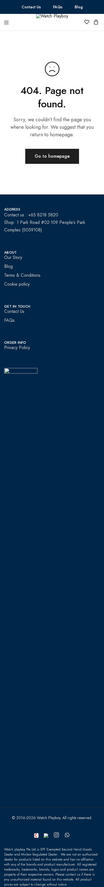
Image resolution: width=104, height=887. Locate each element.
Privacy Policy (17, 347)
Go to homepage (52, 156)
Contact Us (31, 7)
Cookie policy (17, 284)
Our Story (13, 257)
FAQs (57, 7)
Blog (79, 7)
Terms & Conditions (22, 275)
